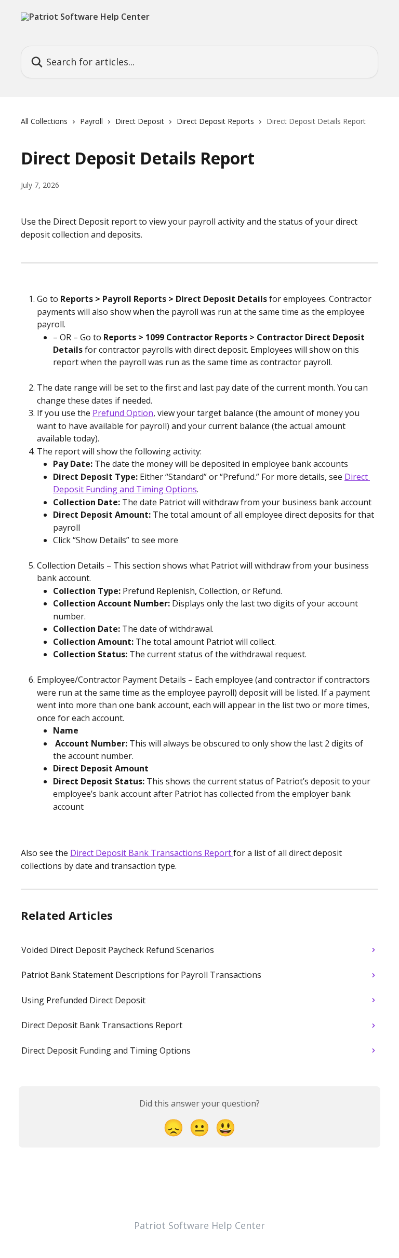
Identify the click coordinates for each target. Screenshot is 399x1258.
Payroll (91, 121)
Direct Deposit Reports (215, 121)
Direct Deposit (139, 121)
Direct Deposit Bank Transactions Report (151, 853)
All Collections (44, 121)
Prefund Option (122, 413)
